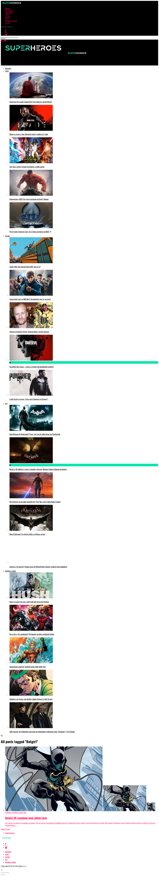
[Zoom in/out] (8, 872)
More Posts (5, 829)
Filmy (7, 15)
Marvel (7, 9)
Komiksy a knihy (11, 21)
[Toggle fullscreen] (6, 872)
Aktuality (8, 68)
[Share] (4, 872)
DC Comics (9, 11)
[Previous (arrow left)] (2, 874)
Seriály (7, 17)
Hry (6, 19)
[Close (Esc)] (2, 872)
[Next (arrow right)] (4, 874)
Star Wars (9, 13)
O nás (7, 23)
